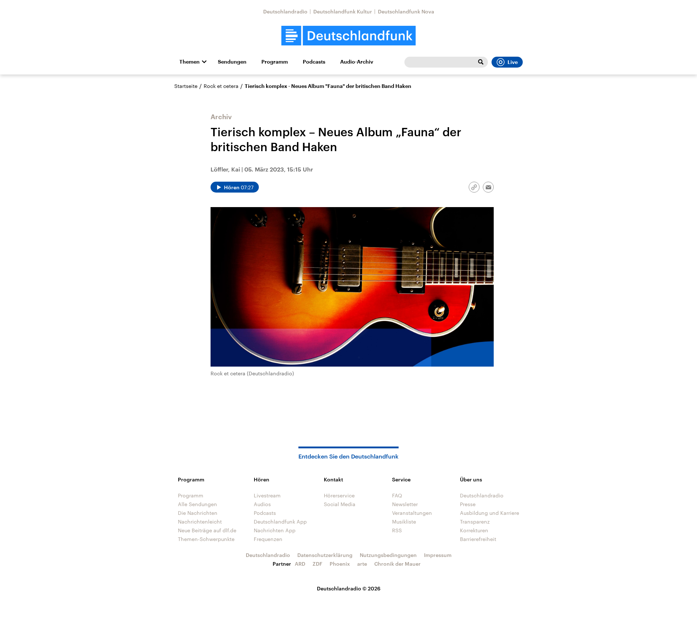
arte (362, 564)
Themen (189, 61)
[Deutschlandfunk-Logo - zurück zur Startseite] (348, 36)
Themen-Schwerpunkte (206, 539)
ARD (300, 564)
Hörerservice (339, 495)
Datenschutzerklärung (324, 555)
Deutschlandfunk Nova (406, 11)
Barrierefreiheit (478, 539)
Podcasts (314, 61)
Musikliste (404, 521)
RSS (397, 530)
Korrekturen (474, 530)
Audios (262, 504)
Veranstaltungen (412, 513)
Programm (274, 61)
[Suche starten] (480, 62)
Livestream (267, 495)
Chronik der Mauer (397, 564)
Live (513, 62)
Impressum (438, 555)
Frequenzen (268, 539)
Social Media (339, 504)
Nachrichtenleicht (200, 521)
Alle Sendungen (197, 504)
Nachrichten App (274, 530)
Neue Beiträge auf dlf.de (207, 530)
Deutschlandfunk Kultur (342, 11)
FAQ (397, 495)
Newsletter (405, 504)
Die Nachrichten (197, 513)
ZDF (317, 564)
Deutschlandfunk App (280, 521)
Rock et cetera (221, 86)
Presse (468, 504)
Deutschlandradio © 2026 (348, 588)
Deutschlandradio (285, 11)
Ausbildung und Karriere (489, 513)
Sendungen (232, 61)
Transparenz (475, 521)
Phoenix (340, 564)
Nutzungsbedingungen (388, 555)
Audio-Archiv (356, 61)
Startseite (185, 86)
